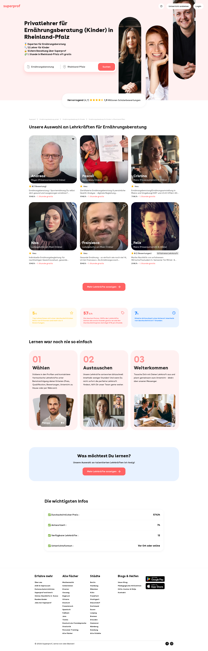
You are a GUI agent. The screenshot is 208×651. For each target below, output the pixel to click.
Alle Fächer (67, 633)
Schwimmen (67, 586)
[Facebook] (167, 643)
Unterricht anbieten (179, 6)
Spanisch (66, 610)
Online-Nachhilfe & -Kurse (46, 596)
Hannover (94, 623)
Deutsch (66, 603)
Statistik (66, 626)
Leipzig (93, 613)
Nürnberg (94, 626)
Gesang (65, 593)
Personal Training (70, 630)
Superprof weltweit (44, 593)
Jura (64, 616)
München (94, 589)
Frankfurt (94, 596)
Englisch (66, 596)
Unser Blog (122, 582)
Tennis (65, 620)
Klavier (65, 589)
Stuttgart (94, 599)
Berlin (92, 582)
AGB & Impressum (42, 586)
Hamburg (94, 586)
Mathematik (68, 582)
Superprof (32, 119)
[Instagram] (171, 643)
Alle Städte (95, 633)
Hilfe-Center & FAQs (127, 589)
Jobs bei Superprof (43, 603)
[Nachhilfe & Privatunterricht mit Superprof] (11, 6)
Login (198, 6)
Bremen (93, 616)
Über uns (38, 582)
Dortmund (94, 606)
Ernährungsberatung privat (49, 119)
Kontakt (122, 593)
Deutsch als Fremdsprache (74, 623)
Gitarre (65, 599)
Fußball (65, 613)
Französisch (67, 606)
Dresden (93, 620)
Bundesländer (41, 599)
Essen (92, 610)
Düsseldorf (95, 603)
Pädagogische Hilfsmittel (129, 586)
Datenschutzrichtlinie (44, 589)
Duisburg (94, 630)
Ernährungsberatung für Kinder (74, 119)
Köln (92, 593)
